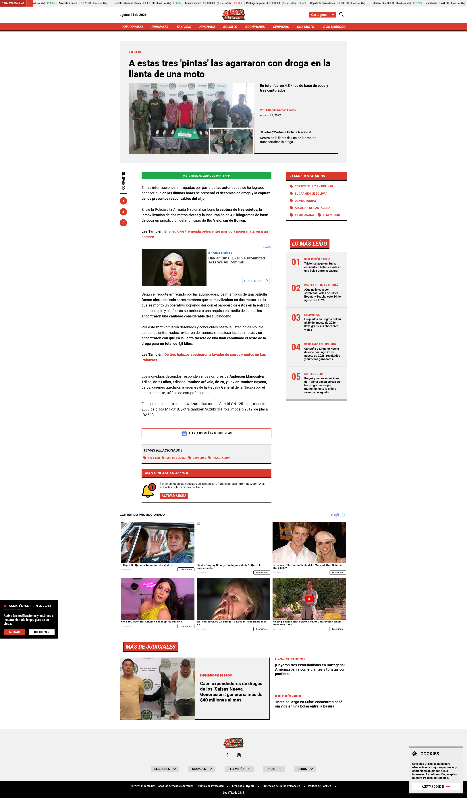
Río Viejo (154, 458)
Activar (14, 631)
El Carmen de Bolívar (311, 193)
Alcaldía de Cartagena (312, 208)
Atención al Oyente (243, 786)
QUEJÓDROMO (132, 27)
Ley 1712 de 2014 (233, 792)
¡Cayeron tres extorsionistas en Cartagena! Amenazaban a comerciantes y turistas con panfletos (310, 669)
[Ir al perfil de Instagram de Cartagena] (239, 755)
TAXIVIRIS (183, 27)
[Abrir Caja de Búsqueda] (341, 15)
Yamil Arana (304, 215)
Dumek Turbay (306, 201)
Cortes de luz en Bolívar (314, 186)
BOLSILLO (230, 27)
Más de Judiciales (150, 646)
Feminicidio (331, 215)
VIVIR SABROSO (334, 27)
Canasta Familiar (13, 3)
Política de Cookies (435, 778)
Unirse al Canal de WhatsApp (209, 176)
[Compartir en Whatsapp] (123, 222)
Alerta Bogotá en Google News (210, 433)
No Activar (41, 632)
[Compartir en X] (123, 211)
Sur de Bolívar (176, 458)
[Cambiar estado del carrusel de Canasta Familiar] (29, 3)
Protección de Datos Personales (281, 786)
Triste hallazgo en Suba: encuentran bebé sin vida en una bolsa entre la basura (322, 267)
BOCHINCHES (255, 27)
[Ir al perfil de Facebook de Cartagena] (227, 755)
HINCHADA (207, 27)
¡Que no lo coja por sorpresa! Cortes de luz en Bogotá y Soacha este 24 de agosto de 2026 (322, 295)
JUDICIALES (159, 27)
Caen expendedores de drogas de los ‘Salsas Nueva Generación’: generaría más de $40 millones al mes (231, 692)
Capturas (199, 458)
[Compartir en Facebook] (123, 201)
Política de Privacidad (211, 786)
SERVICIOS (281, 27)
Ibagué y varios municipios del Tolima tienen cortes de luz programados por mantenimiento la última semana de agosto (322, 385)
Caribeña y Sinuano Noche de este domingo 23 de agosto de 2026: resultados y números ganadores (322, 354)
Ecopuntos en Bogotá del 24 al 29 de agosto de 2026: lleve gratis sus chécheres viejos (322, 324)
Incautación (221, 458)
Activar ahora (174, 496)
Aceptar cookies (433, 786)
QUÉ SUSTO (305, 27)
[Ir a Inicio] (233, 14)
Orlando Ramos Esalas (281, 110)
